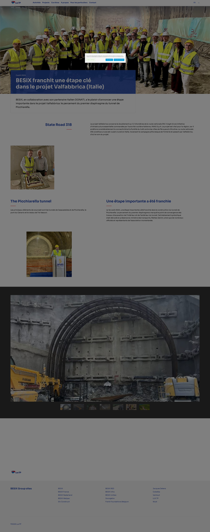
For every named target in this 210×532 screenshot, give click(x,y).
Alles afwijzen (109, 59)
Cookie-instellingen (91, 59)
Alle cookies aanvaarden (119, 59)
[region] (105, 58)
